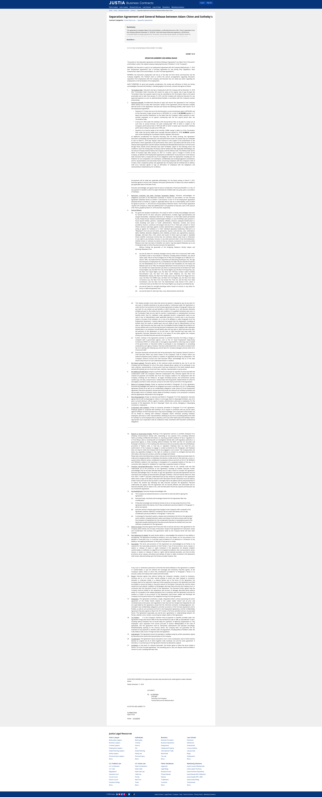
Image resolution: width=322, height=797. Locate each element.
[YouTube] (119, 794)
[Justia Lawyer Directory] (134, 794)
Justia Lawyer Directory (194, 769)
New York (138, 780)
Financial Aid (191, 745)
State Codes (138, 769)
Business (164, 737)
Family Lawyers (113, 753)
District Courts (113, 780)
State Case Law (139, 771)
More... (111, 759)
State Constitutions (141, 766)
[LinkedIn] (117, 794)
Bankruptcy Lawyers (115, 740)
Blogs (189, 753)
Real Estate (164, 753)
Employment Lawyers (115, 748)
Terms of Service (188, 794)
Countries (164, 782)
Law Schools (147, 7)
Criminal (137, 743)
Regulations (113, 771)
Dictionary (190, 740)
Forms (115, 10)
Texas (137, 782)
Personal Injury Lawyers (116, 756)
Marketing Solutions (177, 7)
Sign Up (209, 2)
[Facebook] (122, 794)
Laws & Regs (156, 7)
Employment (165, 745)
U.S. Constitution (114, 766)
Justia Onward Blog (193, 780)
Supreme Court (114, 774)
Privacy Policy (198, 794)
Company (175, 794)
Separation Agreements (145, 20)
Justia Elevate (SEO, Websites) (196, 774)
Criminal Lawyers (114, 745)
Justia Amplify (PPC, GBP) (195, 777)
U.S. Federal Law (115, 763)
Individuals (139, 737)
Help (180, 794)
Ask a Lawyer (123, 7)
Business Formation (167, 740)
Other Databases (167, 763)
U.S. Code (112, 769)
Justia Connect (159, 794)
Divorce (137, 745)
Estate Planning (140, 751)
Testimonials (191, 782)
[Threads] (127, 794)
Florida (137, 777)
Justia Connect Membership (195, 766)
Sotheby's (133, 10)
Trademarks (165, 780)
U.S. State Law (140, 763)
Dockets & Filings (114, 782)
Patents (163, 777)
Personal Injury (140, 756)
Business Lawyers (114, 743)
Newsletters (166, 7)
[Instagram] (124, 794)
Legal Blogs (164, 769)
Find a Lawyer (113, 7)
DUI (136, 748)
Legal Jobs (164, 766)
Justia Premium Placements (195, 771)
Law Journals (191, 751)
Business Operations (167, 743)
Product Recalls (166, 774)
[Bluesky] (129, 794)
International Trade (167, 751)
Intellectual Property (167, 748)
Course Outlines (192, 748)
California (138, 774)
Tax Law (163, 756)
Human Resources (130, 20)
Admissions (190, 743)
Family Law (138, 753)
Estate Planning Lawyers (116, 751)
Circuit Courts (113, 777)
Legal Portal (168, 794)
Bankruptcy (138, 740)
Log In (202, 2)
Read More (130, 40)
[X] (132, 794)
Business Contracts (124, 10)
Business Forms (166, 771)
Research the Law (135, 7)
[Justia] (117, 2)
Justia (110, 10)
